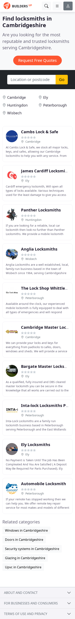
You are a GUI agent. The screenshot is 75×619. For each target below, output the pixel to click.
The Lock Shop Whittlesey (46, 288)
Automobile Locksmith (43, 483)
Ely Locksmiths (35, 444)
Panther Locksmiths (41, 210)
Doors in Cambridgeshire (24, 539)
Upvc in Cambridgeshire (23, 567)
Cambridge (16, 97)
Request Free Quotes (37, 60)
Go (61, 79)
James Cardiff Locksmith (45, 171)
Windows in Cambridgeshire (26, 530)
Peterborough (55, 105)
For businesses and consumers (31, 603)
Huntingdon (17, 105)
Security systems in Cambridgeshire (32, 549)
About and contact (21, 592)
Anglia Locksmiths (39, 249)
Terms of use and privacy (25, 614)
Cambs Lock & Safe (39, 131)
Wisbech (14, 113)
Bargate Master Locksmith (47, 366)
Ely (45, 97)
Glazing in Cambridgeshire (25, 558)
